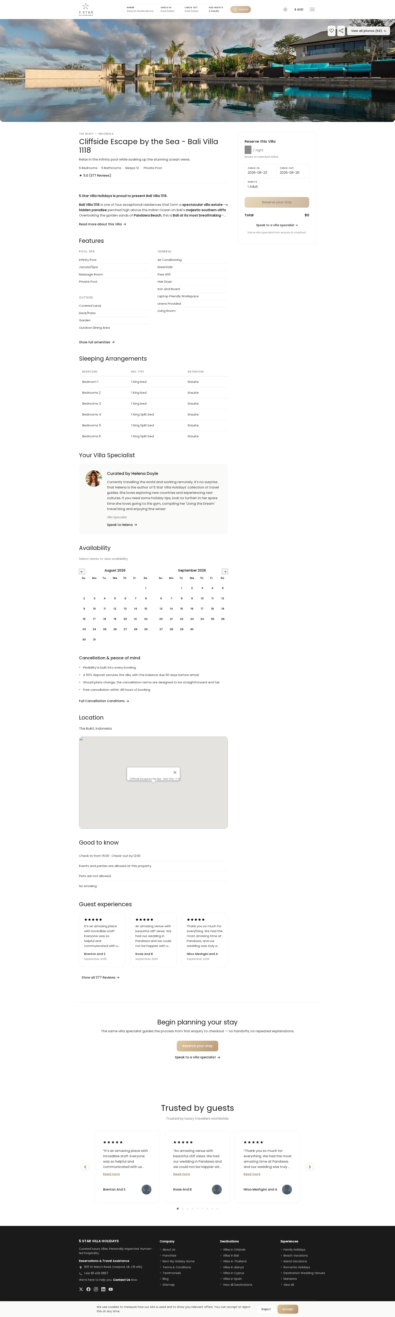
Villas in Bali (231, 1255)
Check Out (191, 7)
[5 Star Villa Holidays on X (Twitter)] (81, 1289)
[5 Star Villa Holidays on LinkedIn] (103, 1289)
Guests (252, 181)
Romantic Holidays (296, 1267)
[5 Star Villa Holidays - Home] (86, 9)
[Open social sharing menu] (341, 31)
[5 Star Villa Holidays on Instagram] (96, 1289)
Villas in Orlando (234, 1250)
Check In (165, 7)
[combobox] (218, 11)
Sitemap (169, 1285)
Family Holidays (294, 1250)
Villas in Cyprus (233, 1273)
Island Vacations (295, 1261)
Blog (165, 1279)
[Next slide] (309, 1166)
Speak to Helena (120, 525)
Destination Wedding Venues (304, 1273)
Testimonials (172, 1273)
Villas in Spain (232, 1279)
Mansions (290, 1279)
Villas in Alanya (233, 1267)
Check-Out (287, 168)
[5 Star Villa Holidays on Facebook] (88, 1289)
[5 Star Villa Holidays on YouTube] (111, 1289)
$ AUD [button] (298, 9)
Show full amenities (94, 342)
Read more (111, 1174)
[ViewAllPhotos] (197, 70)
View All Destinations (237, 1285)
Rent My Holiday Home (179, 1261)
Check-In (253, 168)
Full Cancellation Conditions (102, 701)
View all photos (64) (368, 31)
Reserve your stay (197, 1046)
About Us (169, 1250)
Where (130, 7)
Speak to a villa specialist (277, 225)
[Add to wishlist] (332, 31)
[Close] (175, 772)
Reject (266, 1309)
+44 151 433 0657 (96, 1273)
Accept (287, 1309)
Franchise (169, 1255)
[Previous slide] (85, 1166)
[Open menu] (312, 9)
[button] (285, 9)
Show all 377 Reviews (99, 977)
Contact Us (121, 1280)
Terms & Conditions (177, 1267)
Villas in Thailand (234, 1261)
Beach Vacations (295, 1255)
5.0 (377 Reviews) (95, 175)
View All (288, 1285)
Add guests (216, 7)
